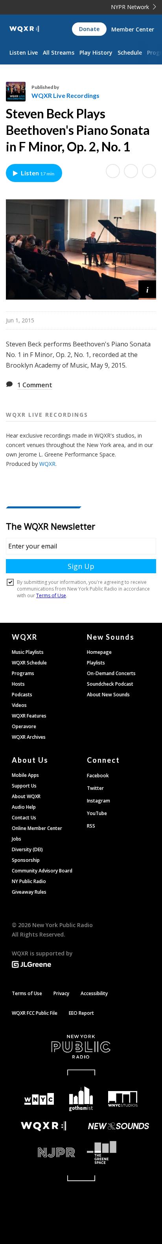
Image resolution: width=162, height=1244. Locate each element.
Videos (19, 705)
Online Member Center (37, 828)
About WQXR (26, 796)
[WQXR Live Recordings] (18, 91)
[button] (147, 289)
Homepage (99, 652)
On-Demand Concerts (111, 673)
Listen (37, 173)
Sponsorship (26, 860)
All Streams (58, 52)
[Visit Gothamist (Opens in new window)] (81, 1098)
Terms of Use (27, 993)
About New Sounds (108, 694)
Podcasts (22, 694)
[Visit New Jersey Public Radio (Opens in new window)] (43, 1153)
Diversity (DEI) (27, 849)
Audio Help (24, 807)
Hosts (18, 684)
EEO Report (81, 1013)
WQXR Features (29, 715)
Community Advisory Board (42, 870)
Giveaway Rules (29, 892)
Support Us (24, 785)
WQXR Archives (29, 737)
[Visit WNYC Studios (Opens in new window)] (123, 1099)
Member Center (132, 29)
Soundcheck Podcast (110, 684)
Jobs (16, 838)
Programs (23, 673)
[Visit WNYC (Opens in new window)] (39, 1099)
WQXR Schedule (29, 662)
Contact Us (24, 817)
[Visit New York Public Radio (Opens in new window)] (81, 1046)
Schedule (130, 52)
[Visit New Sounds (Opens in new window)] (118, 1126)
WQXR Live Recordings (65, 95)
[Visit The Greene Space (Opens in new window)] (118, 1152)
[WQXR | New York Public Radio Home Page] (24, 29)
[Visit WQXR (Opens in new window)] (43, 1126)
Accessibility (94, 993)
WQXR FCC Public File (34, 1013)
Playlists (96, 662)
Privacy (61, 993)
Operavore (24, 726)
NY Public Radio (29, 881)
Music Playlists (28, 652)
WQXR (47, 463)
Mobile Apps (25, 775)
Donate (89, 29)
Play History (95, 52)
